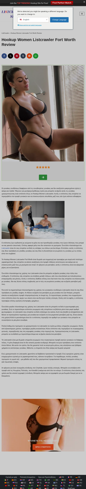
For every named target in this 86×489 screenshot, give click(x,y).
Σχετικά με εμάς (11, 477)
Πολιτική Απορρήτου (27, 477)
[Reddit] (29, 56)
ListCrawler (5, 33)
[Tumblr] (23, 56)
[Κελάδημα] (10, 56)
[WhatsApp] (35, 56)
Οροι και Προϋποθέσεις (47, 477)
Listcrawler (6, 248)
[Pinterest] (16, 56)
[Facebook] (4, 56)
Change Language (59, 20)
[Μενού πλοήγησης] (81, 13)
